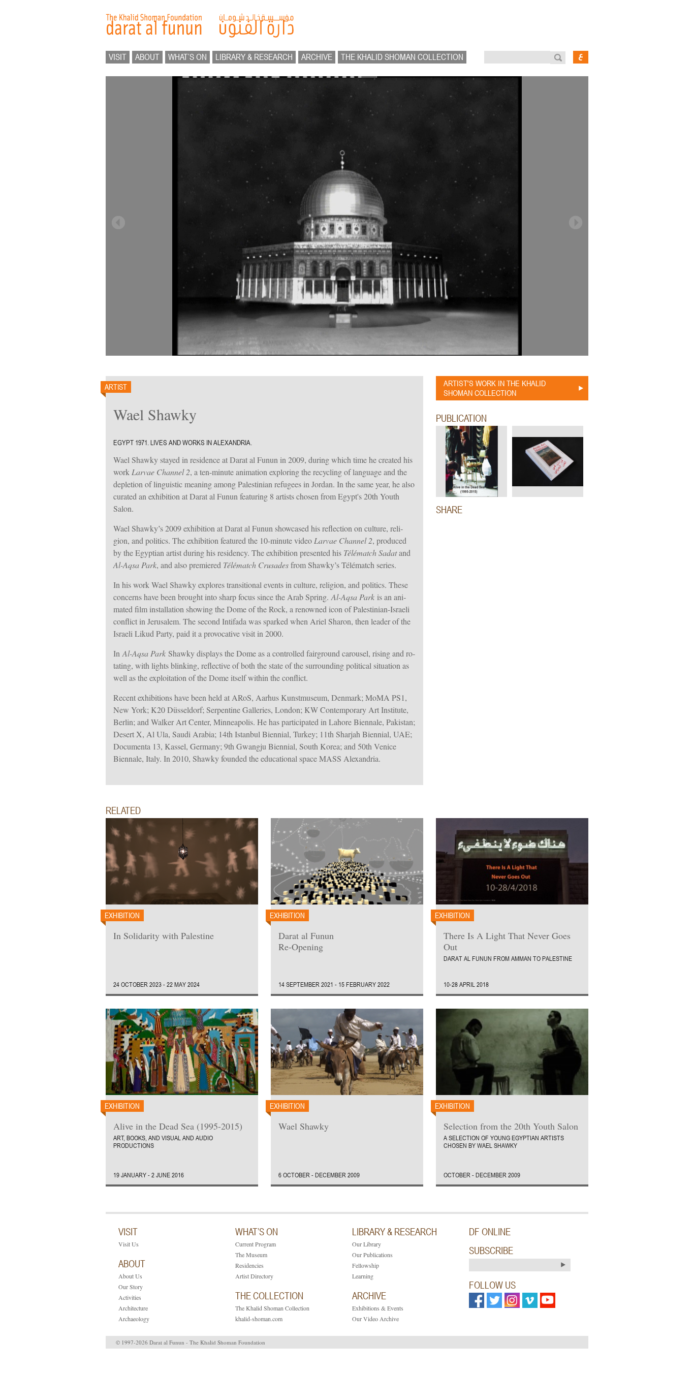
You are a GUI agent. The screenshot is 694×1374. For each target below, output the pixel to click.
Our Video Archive (375, 1319)
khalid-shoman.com (258, 1319)
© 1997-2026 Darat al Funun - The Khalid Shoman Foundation (190, 1342)
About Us (130, 1276)
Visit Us (128, 1244)
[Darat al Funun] (347, 25)
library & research (254, 57)
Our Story (130, 1287)
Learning (362, 1276)
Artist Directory (254, 1276)
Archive (316, 57)
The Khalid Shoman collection (402, 57)
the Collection (269, 1296)
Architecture (133, 1308)
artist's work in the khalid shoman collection (495, 388)
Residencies (249, 1265)
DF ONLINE (490, 1232)
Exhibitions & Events (377, 1308)
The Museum (251, 1255)
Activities (129, 1297)
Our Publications (372, 1255)
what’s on (187, 57)
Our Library (366, 1244)
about (147, 57)
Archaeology (133, 1319)
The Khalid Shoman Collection (272, 1308)
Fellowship (365, 1265)
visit (118, 57)
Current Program (255, 1244)
